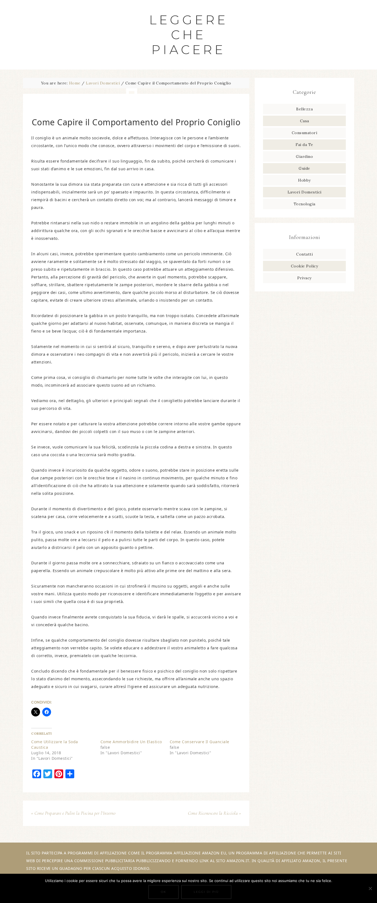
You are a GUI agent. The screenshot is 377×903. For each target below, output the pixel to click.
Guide (304, 168)
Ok (163, 892)
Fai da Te (304, 144)
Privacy (304, 277)
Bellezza (304, 109)
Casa (304, 120)
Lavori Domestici (305, 192)
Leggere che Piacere (188, 34)
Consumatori (304, 132)
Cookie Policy (304, 266)
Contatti (304, 254)
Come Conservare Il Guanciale (199, 741)
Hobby (304, 180)
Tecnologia (304, 203)
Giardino (304, 156)
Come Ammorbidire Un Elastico (131, 741)
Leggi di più (206, 892)
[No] (370, 888)
